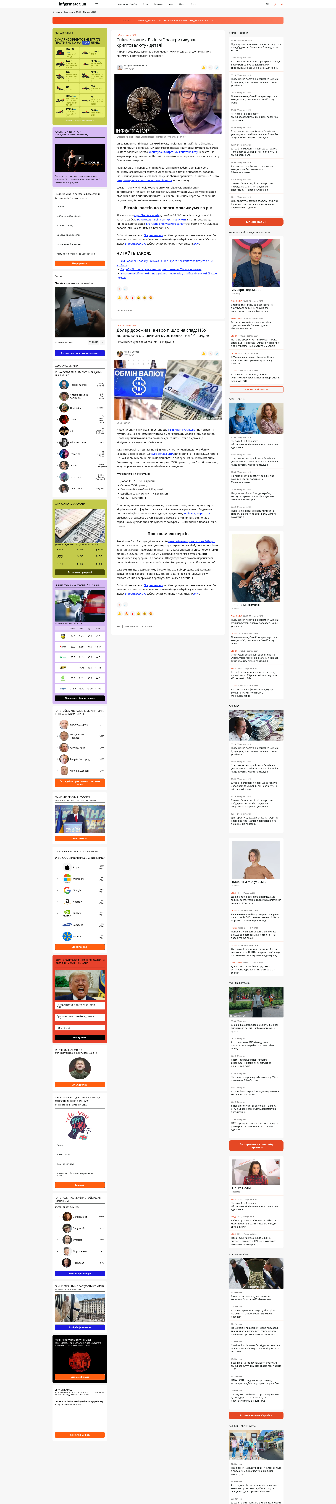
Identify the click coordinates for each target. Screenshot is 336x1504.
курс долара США (162, 453)
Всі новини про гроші (80, 572)
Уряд (171, 4)
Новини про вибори (80, 1273)
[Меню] (96, 4)
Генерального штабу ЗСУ (84, 120)
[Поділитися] (210, 67)
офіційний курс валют (182, 429)
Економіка (158, 4)
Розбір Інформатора (80, 1327)
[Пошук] (282, 4)
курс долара (131, 626)
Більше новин (256, 222)
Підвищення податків (202, 20)
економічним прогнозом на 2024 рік (191, 541)
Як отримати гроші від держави (256, 1145)
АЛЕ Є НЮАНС (79, 1084)
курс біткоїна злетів (146, 215)
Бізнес (182, 4)
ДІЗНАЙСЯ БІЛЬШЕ (80, 1435)
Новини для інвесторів (149, 20)
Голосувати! (79, 1037)
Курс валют (148, 626)
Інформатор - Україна (127, 4)
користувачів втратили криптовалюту (173, 152)
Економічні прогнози (176, 20)
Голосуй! (80, 1185)
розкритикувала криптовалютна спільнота (144, 180)
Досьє (193, 4)
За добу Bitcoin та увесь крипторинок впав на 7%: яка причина (160, 269)
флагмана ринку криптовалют (165, 223)
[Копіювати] (216, 67)
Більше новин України (256, 1415)
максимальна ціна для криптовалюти (161, 219)
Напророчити (79, 263)
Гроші (145, 4)
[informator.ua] (72, 4)
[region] (80, 349)
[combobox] (96, 342)
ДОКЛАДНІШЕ (79, 947)
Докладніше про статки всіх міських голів (80, 783)
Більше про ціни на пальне (80, 698)
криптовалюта (124, 310)
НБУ (118, 626)
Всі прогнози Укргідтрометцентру (80, 353)
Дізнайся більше (80, 1376)
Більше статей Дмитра (256, 389)
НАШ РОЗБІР (80, 838)
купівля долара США (197, 513)
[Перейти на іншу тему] (274, 4)
